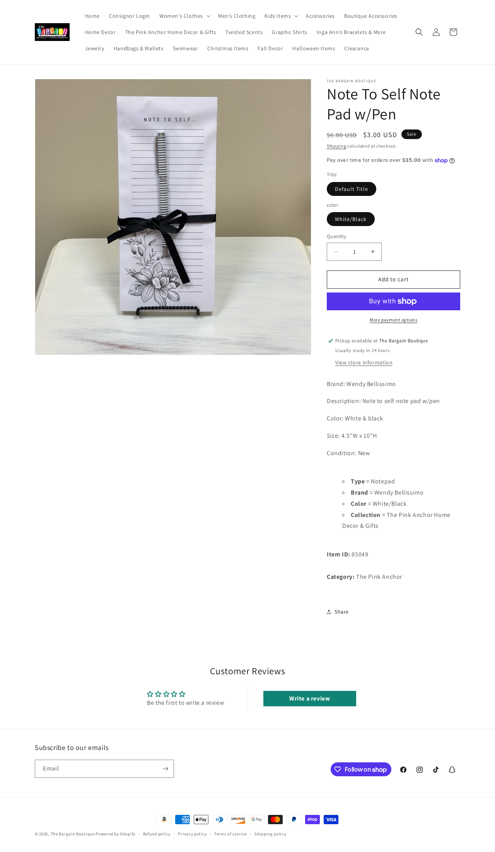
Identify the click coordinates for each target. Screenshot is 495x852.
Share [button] (342, 611)
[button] (184, 16)
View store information (364, 362)
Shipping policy (270, 834)
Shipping (336, 146)
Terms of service (230, 834)
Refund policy (157, 834)
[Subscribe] (165, 769)
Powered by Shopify (115, 834)
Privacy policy (192, 834)
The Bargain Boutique (73, 834)
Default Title (351, 188)
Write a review (309, 698)
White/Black (351, 219)
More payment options (393, 320)
